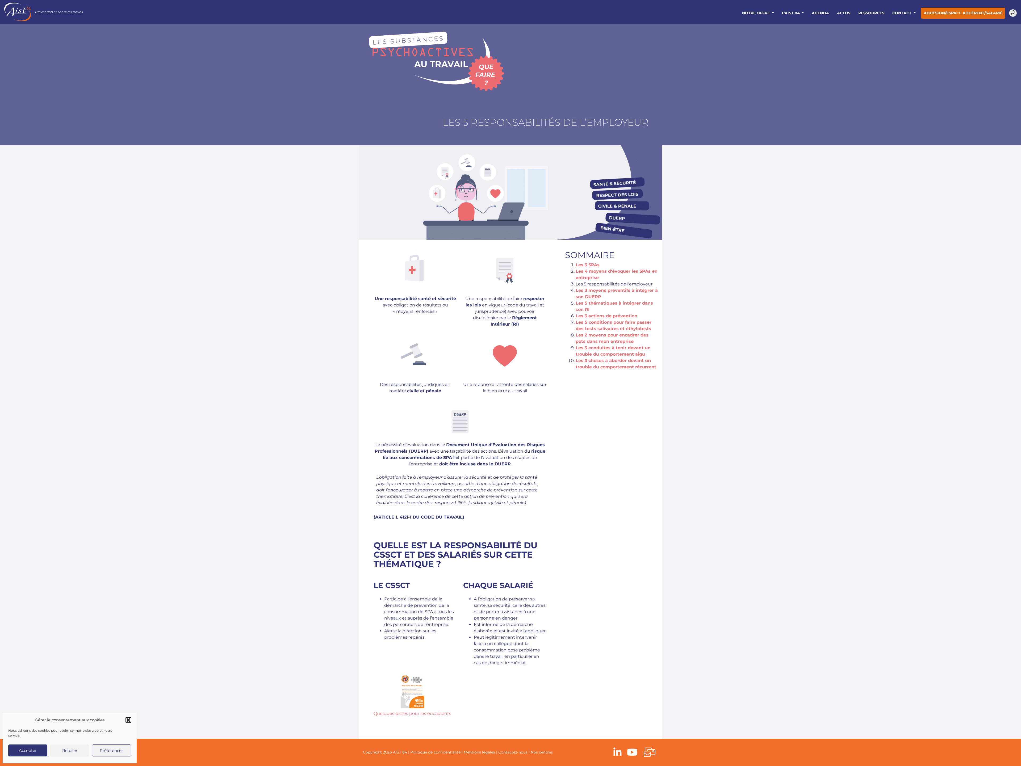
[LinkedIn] (617, 753)
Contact (902, 13)
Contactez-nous (513, 752)
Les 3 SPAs (588, 264)
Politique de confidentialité (435, 752)
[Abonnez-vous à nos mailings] (649, 753)
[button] (128, 720)
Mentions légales (479, 752)
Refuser (69, 750)
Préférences (111, 750)
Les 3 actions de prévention (606, 315)
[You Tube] (632, 753)
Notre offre (756, 13)
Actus (843, 13)
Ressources (871, 13)
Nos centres (542, 752)
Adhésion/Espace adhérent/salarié (963, 13)
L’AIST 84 (791, 13)
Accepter (28, 750)
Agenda (820, 13)
